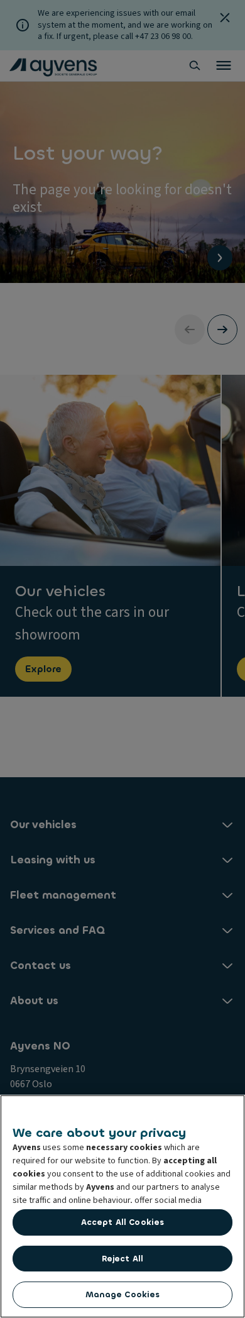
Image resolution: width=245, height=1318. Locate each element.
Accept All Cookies (122, 1222)
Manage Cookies (122, 1294)
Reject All (122, 1258)
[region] (122, 1206)
